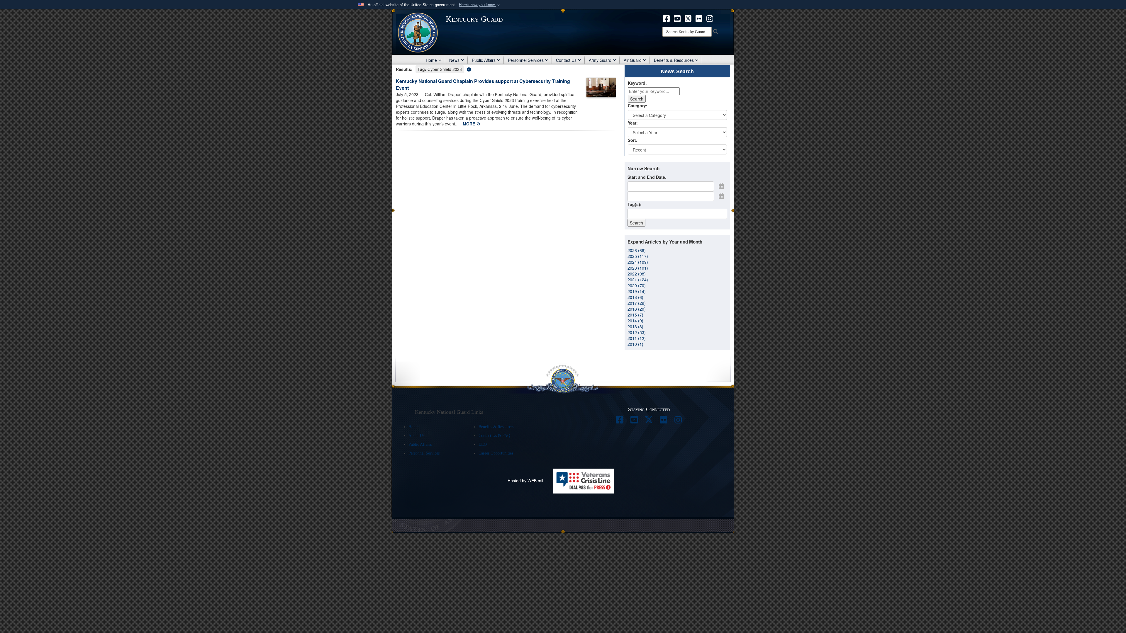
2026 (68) (637, 250)
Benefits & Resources (674, 60)
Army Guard (600, 60)
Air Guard (633, 60)
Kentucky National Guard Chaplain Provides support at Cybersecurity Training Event (483, 84)
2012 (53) (637, 332)
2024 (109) (638, 262)
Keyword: (637, 83)
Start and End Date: (647, 177)
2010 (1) (635, 344)
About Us (416, 435)
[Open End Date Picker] (721, 196)
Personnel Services (526, 60)
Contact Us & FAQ (494, 435)
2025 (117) (638, 256)
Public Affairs (484, 60)
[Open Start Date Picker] (721, 186)
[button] (480, 5)
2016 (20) (637, 309)
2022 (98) (637, 274)
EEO (483, 444)
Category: (637, 105)
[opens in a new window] (666, 18)
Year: (633, 123)
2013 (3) (635, 326)
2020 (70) (637, 285)
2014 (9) (635, 321)
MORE (469, 124)
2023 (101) (638, 268)
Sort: (632, 140)
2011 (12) (637, 338)
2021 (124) (638, 280)
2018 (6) (635, 297)
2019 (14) (637, 291)
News (454, 60)
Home (431, 60)
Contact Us (566, 60)
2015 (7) (635, 315)
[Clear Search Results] (506, 68)
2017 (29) (637, 303)
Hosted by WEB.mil (525, 480)
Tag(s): (635, 204)
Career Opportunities (496, 453)
